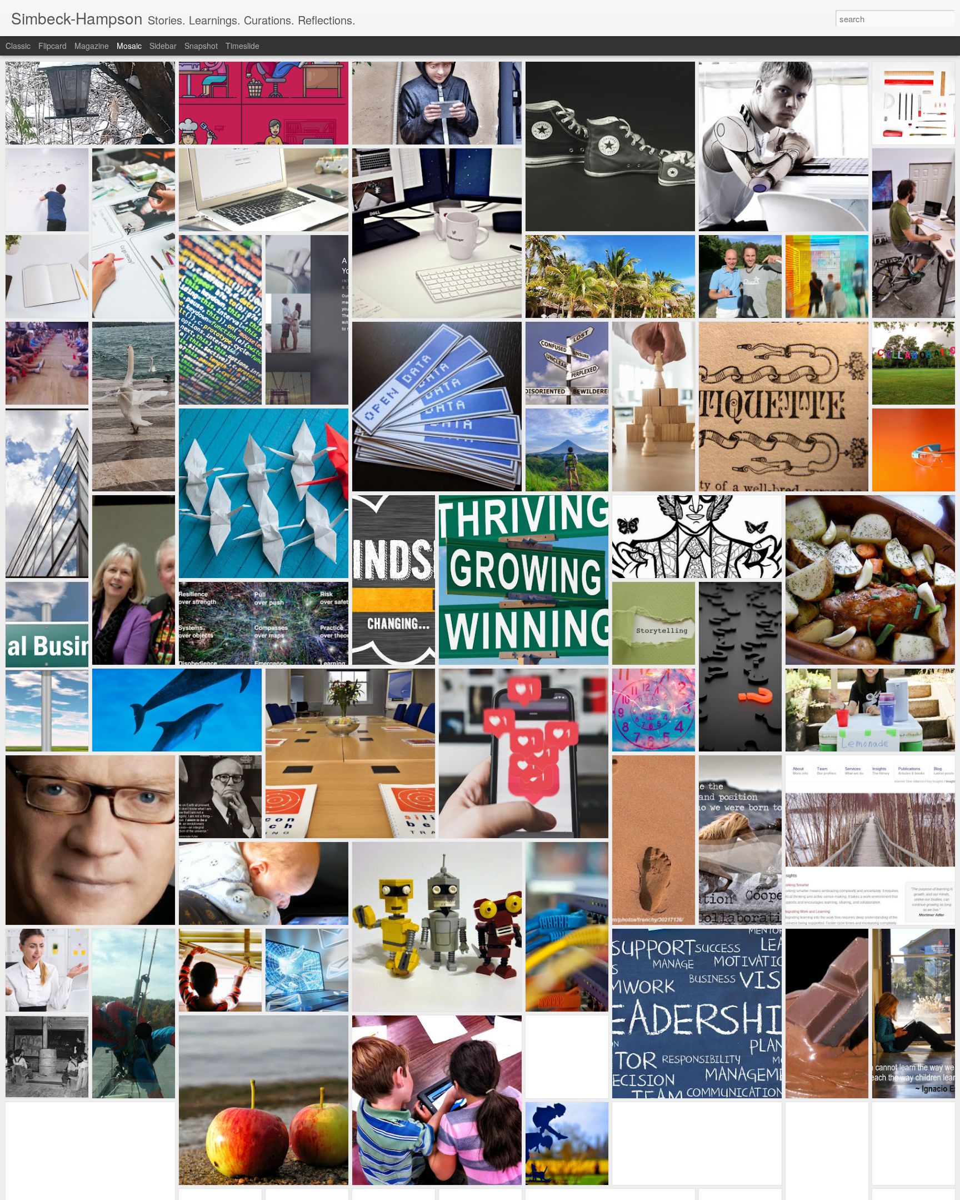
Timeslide (242, 45)
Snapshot (201, 45)
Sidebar (163, 45)
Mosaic (129, 45)
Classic (18, 45)
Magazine (91, 45)
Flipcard (52, 45)
